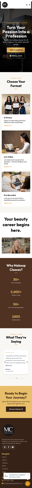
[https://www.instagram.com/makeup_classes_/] (5, 447)
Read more (8, 365)
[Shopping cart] (27, 5)
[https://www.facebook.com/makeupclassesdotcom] (9, 447)
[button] (29, 4)
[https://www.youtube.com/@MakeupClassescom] (13, 447)
